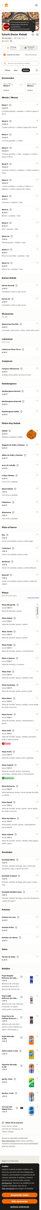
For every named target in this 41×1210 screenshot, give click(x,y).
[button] (5, 5)
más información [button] (31, 602)
